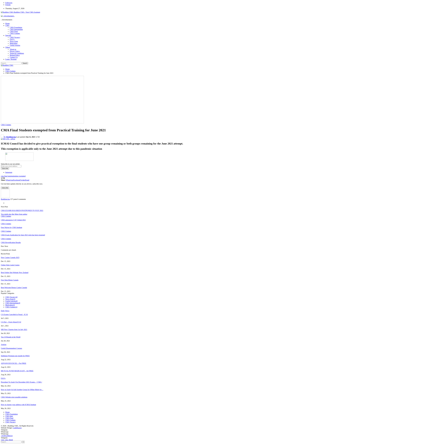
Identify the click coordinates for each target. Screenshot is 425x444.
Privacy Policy (15, 51)
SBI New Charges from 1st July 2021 (14, 329)
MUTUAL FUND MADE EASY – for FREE (17, 371)
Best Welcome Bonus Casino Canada (14, 287)
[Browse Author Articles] (5, 197)
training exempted (19, 176)
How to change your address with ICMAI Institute (18, 405)
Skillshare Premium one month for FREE (15, 356)
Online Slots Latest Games (10, 265)
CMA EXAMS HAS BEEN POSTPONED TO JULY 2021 (22, 210)
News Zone (14, 41)
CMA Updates (15, 33)
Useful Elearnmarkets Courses (11, 348)
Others (7, 47)
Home (7, 23)
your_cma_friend (7, 440)
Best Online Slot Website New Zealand (14, 272)
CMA (7, 25)
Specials (8, 35)
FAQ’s (12, 39)
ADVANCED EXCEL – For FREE (13, 363)
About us (13, 49)
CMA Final (14, 31)
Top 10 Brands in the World (10, 337)
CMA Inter (9, 416)
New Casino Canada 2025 (10, 257)
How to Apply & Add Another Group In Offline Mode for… (22, 390)
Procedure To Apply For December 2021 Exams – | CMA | (21, 382)
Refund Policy (15, 55)
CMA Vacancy (15, 37)
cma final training (7, 176)
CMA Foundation (16, 27)
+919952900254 (7, 436)
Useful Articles (15, 45)
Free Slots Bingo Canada (9, 280)
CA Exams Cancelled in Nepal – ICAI (14, 314)
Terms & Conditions (17, 53)
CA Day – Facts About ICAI (11, 322)
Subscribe (5, 168)
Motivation (13, 43)
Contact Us (14, 57)
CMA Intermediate (16, 29)
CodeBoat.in (17, 428)
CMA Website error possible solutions (14, 397)
